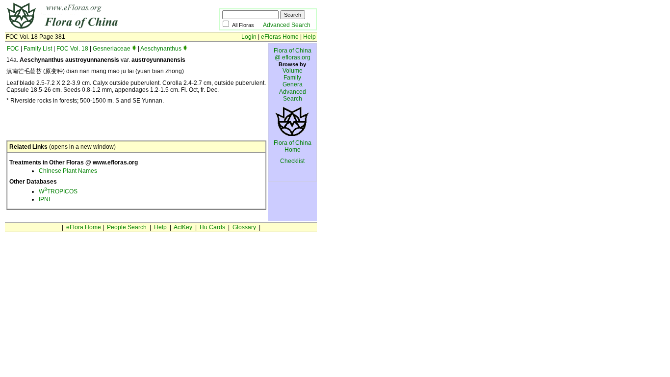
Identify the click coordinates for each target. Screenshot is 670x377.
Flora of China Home (292, 146)
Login (249, 36)
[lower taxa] (134, 48)
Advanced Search (286, 25)
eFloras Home (280, 36)
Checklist (292, 161)
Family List (38, 48)
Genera (293, 84)
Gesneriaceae (111, 48)
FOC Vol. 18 (72, 48)
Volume (293, 70)
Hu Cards (212, 227)
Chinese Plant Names (68, 170)
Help (309, 36)
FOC (13, 48)
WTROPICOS (58, 191)
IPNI (44, 199)
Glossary (244, 227)
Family (292, 77)
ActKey (183, 227)
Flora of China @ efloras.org (292, 54)
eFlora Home (83, 227)
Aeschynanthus (160, 48)
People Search (127, 227)
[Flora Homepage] (97, 28)
